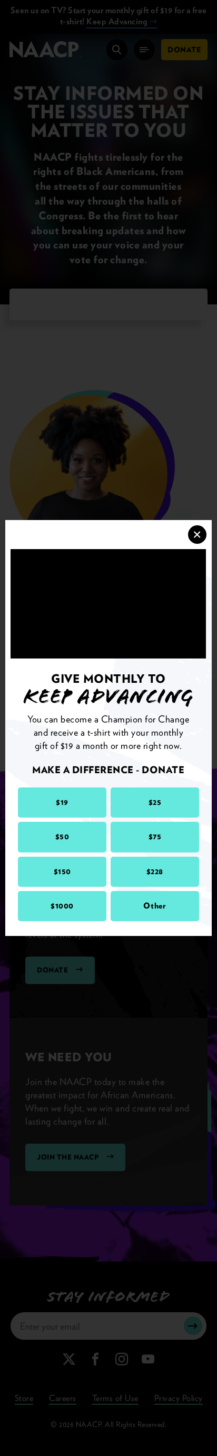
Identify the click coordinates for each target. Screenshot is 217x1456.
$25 (155, 802)
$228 (154, 871)
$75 (155, 836)
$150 (62, 871)
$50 (62, 836)
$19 (62, 802)
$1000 (62, 906)
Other (154, 906)
